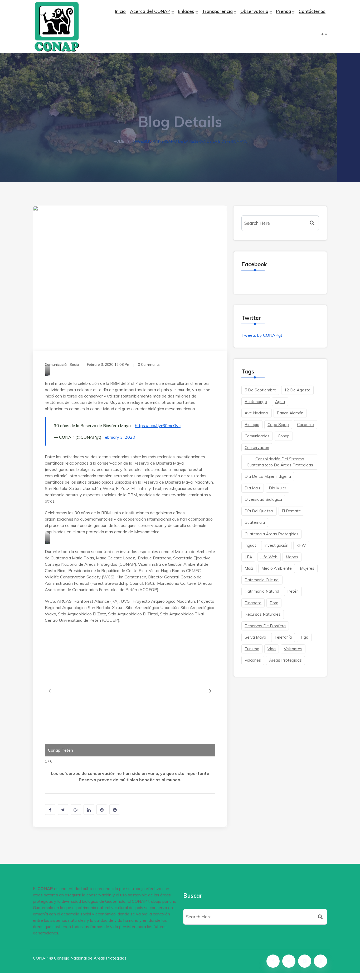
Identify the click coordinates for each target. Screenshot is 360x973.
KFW (301, 545)
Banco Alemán (290, 412)
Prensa (283, 11)
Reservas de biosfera (265, 625)
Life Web (269, 556)
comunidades (257, 435)
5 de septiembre (260, 389)
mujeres (307, 568)
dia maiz (253, 487)
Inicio (120, 11)
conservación (257, 447)
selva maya (255, 637)
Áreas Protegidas (285, 660)
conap (284, 435)
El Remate (291, 510)
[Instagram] (304, 961)
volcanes (253, 660)
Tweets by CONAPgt (261, 335)
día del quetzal (259, 510)
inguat (250, 545)
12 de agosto (297, 389)
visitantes (293, 648)
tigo (304, 637)
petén (293, 591)
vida (271, 648)
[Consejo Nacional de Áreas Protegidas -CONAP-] (67, 26)
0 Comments (149, 364)
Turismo (252, 648)
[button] (210, 691)
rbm (274, 602)
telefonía (283, 637)
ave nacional (257, 412)
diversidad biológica (263, 499)
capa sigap (278, 424)
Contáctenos (312, 11)
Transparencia (217, 11)
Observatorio (254, 11)
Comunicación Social (62, 364)
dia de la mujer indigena (268, 476)
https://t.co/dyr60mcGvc (158, 425)
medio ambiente (276, 568)
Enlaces (186, 11)
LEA (248, 556)
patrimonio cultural (262, 579)
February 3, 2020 (119, 437)
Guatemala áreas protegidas (272, 533)
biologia (252, 424)
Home (119, 141)
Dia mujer (277, 487)
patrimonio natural (262, 591)
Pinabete (253, 602)
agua (280, 401)
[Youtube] (320, 961)
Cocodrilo (305, 424)
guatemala (255, 522)
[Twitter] (288, 961)
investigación (276, 545)
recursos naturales (263, 614)
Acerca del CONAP (150, 11)
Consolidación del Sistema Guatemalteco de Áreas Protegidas (280, 461)
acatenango (256, 401)
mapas (292, 556)
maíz (249, 568)
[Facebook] (273, 961)
